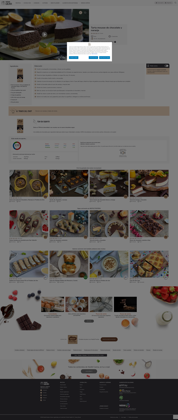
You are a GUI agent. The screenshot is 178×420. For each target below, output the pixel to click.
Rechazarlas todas (93, 57)
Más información (94, 53)
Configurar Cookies (73, 57)
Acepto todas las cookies (104, 57)
